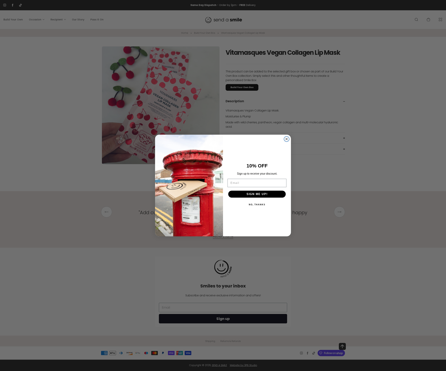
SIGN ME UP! (257, 194)
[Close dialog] (286, 139)
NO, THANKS (257, 204)
